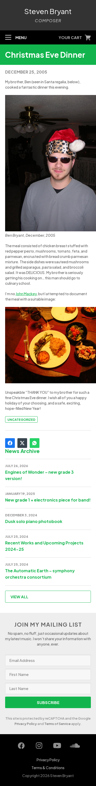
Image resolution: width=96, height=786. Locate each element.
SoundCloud (75, 745)
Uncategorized (21, 420)
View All (19, 596)
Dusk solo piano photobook (33, 521)
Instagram (39, 745)
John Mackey (26, 293)
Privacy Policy (26, 724)
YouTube (57, 745)
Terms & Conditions (48, 767)
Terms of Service (57, 724)
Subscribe (48, 702)
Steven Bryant (48, 11)
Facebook (10, 443)
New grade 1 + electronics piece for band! (48, 500)
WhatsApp (34, 443)
